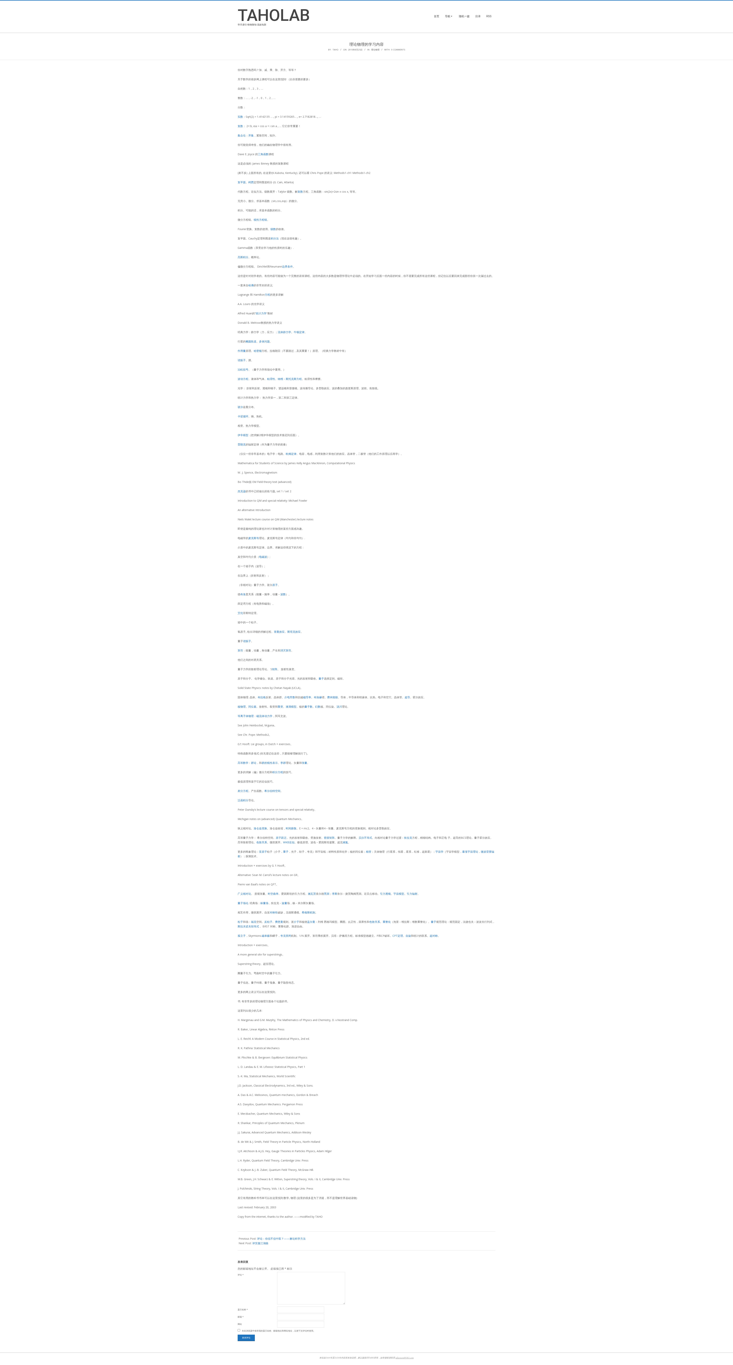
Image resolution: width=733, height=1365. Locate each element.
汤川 (339, 706)
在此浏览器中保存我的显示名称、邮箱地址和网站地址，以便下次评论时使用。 (278, 1330)
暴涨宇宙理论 (470, 851)
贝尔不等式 (365, 837)
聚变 (280, 706)
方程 (267, 294)
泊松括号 (243, 369)
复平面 (242, 182)
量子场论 (243, 903)
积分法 (275, 238)
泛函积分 (243, 800)
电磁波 (263, 557)
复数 (240, 126)
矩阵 (274, 669)
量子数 (308, 706)
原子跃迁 (281, 837)
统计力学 (261, 313)
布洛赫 (318, 697)
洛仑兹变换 (260, 828)
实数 (240, 116)
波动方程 (243, 379)
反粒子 (268, 922)
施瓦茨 (312, 893)
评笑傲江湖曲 (260, 1243)
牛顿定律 (299, 332)
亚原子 (263, 851)
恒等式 (255, 926)
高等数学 (243, 763)
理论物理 (375, 49)
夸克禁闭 (285, 936)
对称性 (274, 912)
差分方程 (243, 791)
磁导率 (307, 697)
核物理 (242, 706)
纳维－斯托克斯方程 (290, 379)
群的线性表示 (270, 763)
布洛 (243, 594)
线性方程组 (260, 219)
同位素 (252, 706)
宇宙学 (439, 851)
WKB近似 (289, 842)
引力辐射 (412, 893)
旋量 (284, 903)
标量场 (264, 903)
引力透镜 (385, 893)
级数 (273, 229)
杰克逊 (242, 491)
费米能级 (332, 697)
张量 (304, 763)
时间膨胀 (291, 828)
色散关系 (261, 842)
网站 (240, 1324)
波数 (283, 594)
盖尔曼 (311, 922)
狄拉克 (408, 837)
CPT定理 (397, 936)
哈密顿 (258, 351)
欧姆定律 (291, 454)
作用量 (242, 351)
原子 (275, 585)
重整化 (387, 922)
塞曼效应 (279, 631)
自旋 (408, 936)
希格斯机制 (308, 912)
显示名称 (243, 1309)
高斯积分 (243, 257)
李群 (283, 763)
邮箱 (241, 1316)
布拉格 (262, 697)
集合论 (242, 135)
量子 (321, 678)
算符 (240, 650)
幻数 (317, 706)
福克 (253, 922)
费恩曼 (279, 922)
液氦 (345, 842)
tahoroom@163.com (405, 1357)
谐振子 (242, 360)
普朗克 (242, 444)
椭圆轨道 (251, 341)
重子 (285, 851)
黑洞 (326, 893)
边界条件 (287, 266)
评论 (241, 1274)
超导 (407, 697)
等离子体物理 (246, 716)
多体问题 (264, 341)
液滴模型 (291, 706)
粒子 (240, 922)
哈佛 (251, 285)
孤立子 (242, 936)
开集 (251, 135)
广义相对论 (244, 893)
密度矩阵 (329, 837)
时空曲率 (273, 893)
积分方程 (277, 772)
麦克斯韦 (253, 538)
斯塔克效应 (294, 631)
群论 (253, 763)
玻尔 (240, 407)
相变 (368, 851)
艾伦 (240, 613)
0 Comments (398, 49)
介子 (296, 922)
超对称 (434, 936)
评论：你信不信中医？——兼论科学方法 (281, 1238)
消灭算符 (285, 650)
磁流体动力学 (264, 716)
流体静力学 (284, 332)
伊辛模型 (243, 435)
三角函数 (263, 154)
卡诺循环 (243, 416)
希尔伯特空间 (272, 791)
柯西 (251, 182)
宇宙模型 (398, 893)
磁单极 (266, 936)
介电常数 (289, 697)
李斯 (334, 893)
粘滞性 (271, 379)
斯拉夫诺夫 (244, 926)
